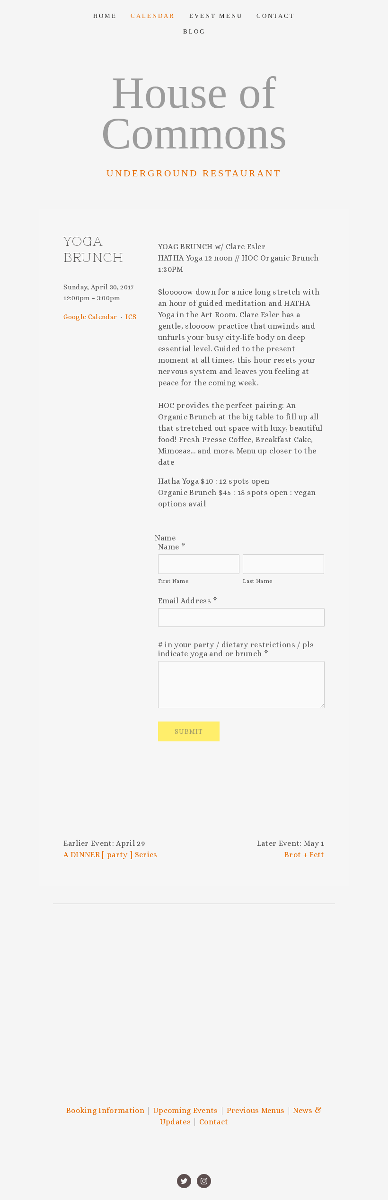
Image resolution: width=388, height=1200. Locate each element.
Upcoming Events (185, 1110)
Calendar (153, 15)
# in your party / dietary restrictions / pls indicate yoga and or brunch (236, 649)
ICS (130, 317)
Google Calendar (90, 317)
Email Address (188, 600)
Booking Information (105, 1110)
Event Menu (216, 15)
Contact (275, 15)
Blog (194, 31)
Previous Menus (255, 1110)
